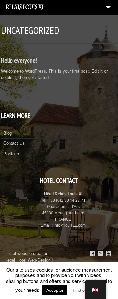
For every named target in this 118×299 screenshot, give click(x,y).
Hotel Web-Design (34, 260)
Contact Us (14, 143)
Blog (7, 133)
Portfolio (11, 153)
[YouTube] (108, 253)
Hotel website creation (27, 253)
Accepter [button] (54, 290)
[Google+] (100, 253)
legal (10, 260)
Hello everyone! (19, 60)
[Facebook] (92, 253)
